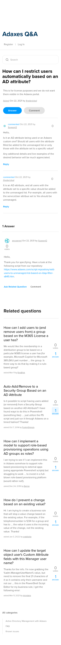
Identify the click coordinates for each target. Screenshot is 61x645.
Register (8, 44)
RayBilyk (21, 372)
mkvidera (27, 595)
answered (17, 240)
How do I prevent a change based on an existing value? (24, 502)
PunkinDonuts (28, 427)
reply (6, 164)
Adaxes (17, 6)
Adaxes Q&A (20, 34)
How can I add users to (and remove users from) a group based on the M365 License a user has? (26, 334)
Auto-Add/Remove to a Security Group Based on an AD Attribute (25, 390)
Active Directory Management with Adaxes (26, 621)
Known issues (12, 631)
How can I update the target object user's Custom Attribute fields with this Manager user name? (26, 557)
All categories (9, 612)
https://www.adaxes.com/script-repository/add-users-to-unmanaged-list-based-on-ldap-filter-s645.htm (29, 273)
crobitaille (27, 536)
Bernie (27, 486)
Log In (21, 44)
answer (12, 110)
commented (13, 124)
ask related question (15, 286)
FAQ (8, 626)
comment (34, 110)
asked (6, 100)
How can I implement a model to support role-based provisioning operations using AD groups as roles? (26, 447)
